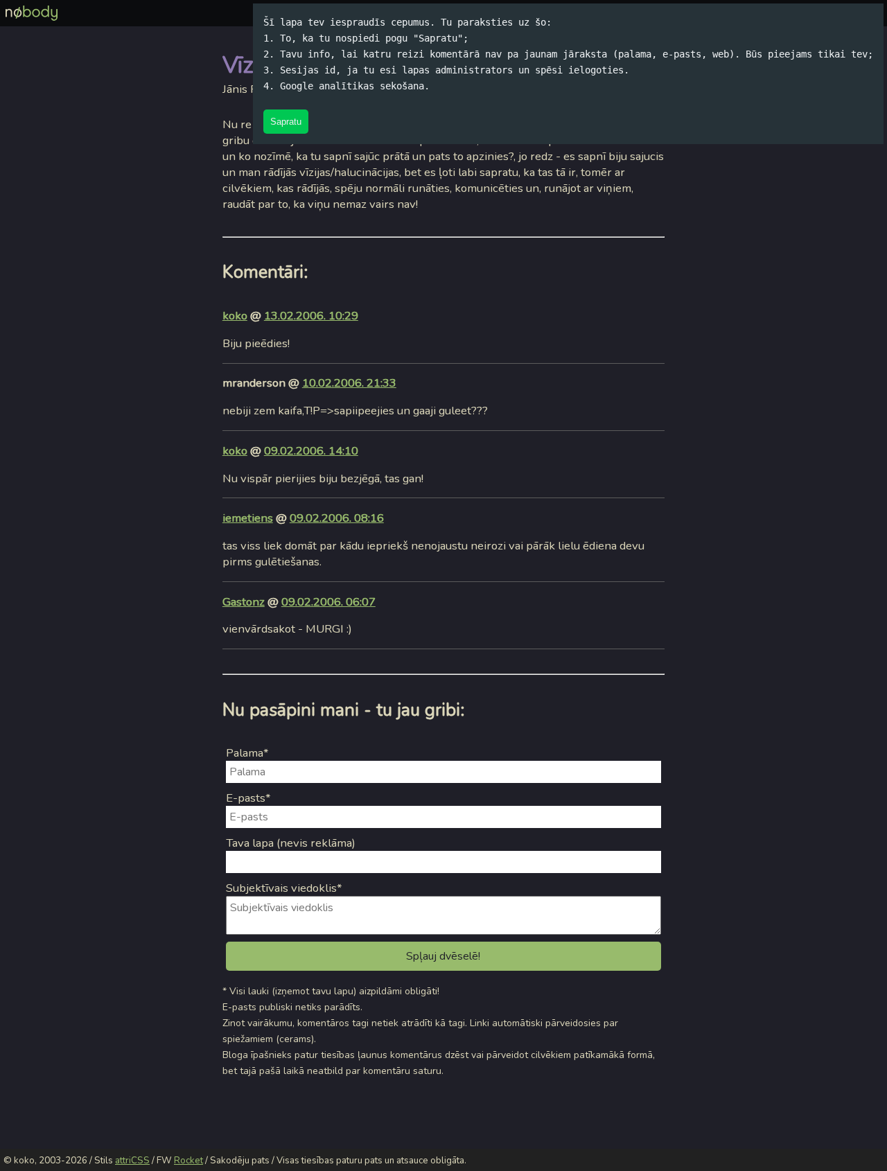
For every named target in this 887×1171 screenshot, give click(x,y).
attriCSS (132, 1160)
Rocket (188, 1160)
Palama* (247, 753)
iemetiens (247, 518)
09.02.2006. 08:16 (337, 518)
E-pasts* (248, 798)
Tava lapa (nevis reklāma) (290, 843)
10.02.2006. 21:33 (349, 383)
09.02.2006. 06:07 (328, 602)
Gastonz (243, 602)
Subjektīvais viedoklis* (284, 888)
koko (234, 316)
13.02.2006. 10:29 (311, 316)
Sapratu (285, 121)
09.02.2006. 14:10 (311, 451)
